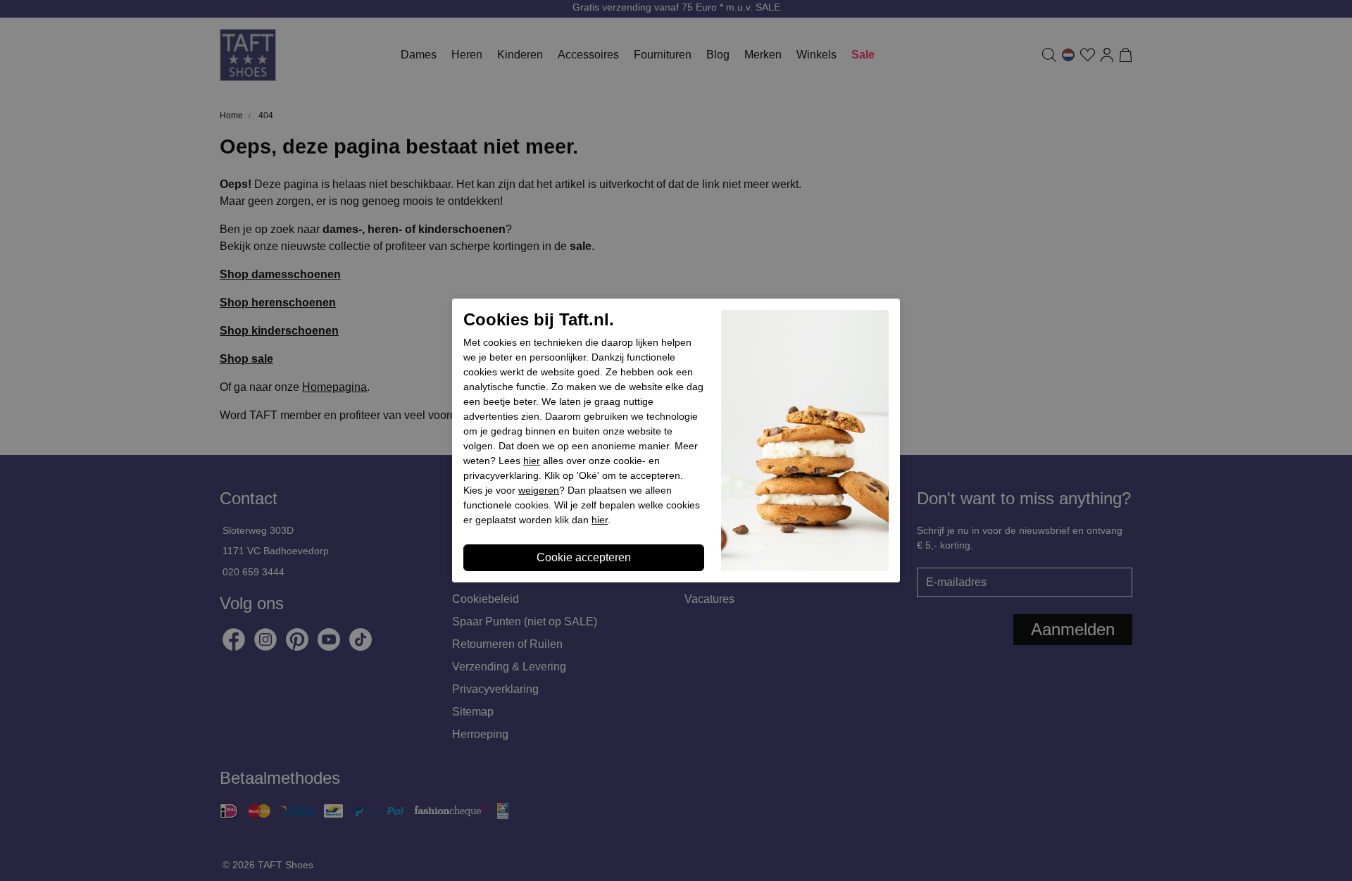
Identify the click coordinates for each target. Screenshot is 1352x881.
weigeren (538, 490)
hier (531, 460)
